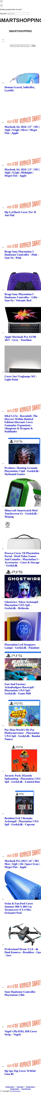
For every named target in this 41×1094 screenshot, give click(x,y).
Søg (33, 46)
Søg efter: (3, 13)
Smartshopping (15, 1091)
